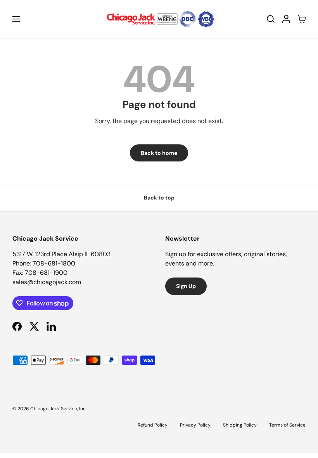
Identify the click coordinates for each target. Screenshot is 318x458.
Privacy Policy (195, 425)
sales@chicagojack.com (46, 282)
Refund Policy (153, 425)
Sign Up (186, 286)
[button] (301, 19)
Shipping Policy (240, 425)
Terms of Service (287, 425)
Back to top (159, 197)
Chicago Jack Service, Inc (58, 409)
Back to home (159, 152)
